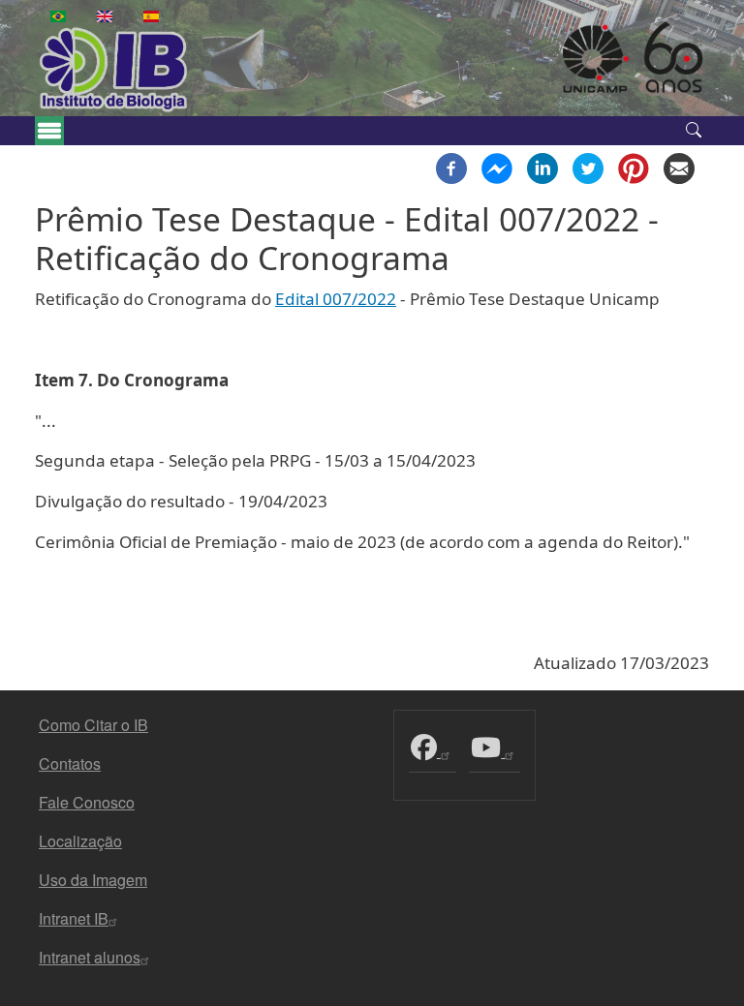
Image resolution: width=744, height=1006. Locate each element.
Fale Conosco (87, 802)
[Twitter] (588, 166)
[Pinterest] (633, 166)
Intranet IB (73, 918)
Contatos (70, 763)
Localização (80, 841)
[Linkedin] (542, 166)
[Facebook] (451, 166)
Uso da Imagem (93, 880)
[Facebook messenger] (496, 166)
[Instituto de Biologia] (135, 69)
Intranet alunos (89, 957)
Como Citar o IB (93, 725)
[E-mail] (679, 166)
